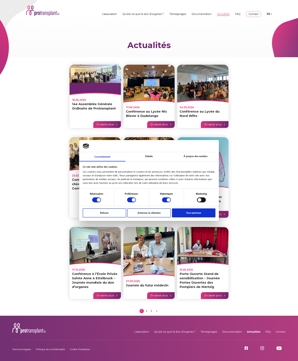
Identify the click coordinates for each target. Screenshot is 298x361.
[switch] (131, 199)
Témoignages (177, 14)
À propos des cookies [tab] (196, 156)
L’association (109, 14)
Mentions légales (21, 349)
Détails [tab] (149, 156)
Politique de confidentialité (50, 349)
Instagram (265, 348)
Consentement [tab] (102, 156)
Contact (254, 14)
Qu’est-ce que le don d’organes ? (143, 14)
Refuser (104, 213)
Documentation (202, 14)
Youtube (281, 348)
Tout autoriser (193, 213)
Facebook (250, 348)
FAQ (237, 14)
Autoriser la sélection (149, 213)
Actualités (223, 14)
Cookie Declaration (80, 349)
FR (268, 14)
